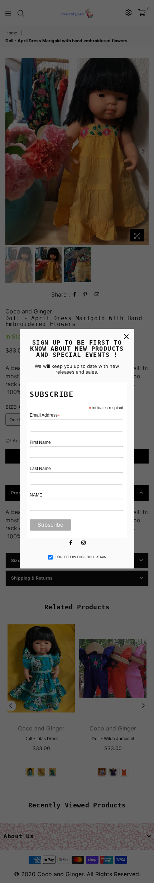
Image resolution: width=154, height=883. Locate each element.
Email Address (45, 415)
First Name (40, 442)
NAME (36, 495)
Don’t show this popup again (81, 557)
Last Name (40, 468)
